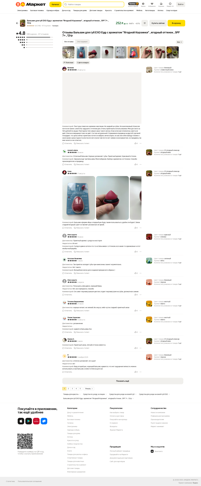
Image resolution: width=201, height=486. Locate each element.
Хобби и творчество (75, 444)
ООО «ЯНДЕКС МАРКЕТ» (188, 480)
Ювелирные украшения (76, 472)
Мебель (70, 416)
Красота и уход (73, 440)
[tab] (22, 10)
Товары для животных (75, 461)
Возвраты (113, 426)
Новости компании (158, 412)
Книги (69, 451)
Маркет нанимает (157, 426)
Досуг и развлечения (75, 412)
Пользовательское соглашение (30, 481)
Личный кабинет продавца (120, 451)
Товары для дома (73, 433)
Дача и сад (71, 447)
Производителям (157, 419)
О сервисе (114, 423)
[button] (68, 52)
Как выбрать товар (117, 412)
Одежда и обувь (73, 430)
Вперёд (88, 388)
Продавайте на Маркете (119, 454)
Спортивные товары (75, 458)
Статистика (10, 481)
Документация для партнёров (121, 458)
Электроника (72, 426)
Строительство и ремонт (76, 465)
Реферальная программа (160, 416)
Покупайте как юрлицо (118, 419)
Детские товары (73, 468)
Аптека (70, 437)
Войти (180, 4)
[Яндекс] (195, 483)
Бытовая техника (73, 419)
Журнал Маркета (116, 430)
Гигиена (70, 423)
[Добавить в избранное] (144, 23)
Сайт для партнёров (117, 461)
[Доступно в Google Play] (28, 424)
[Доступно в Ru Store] (44, 424)
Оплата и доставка (117, 416)
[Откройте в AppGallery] (36, 424)
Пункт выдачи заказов (159, 423)
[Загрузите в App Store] (21, 424)
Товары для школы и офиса (77, 454)
